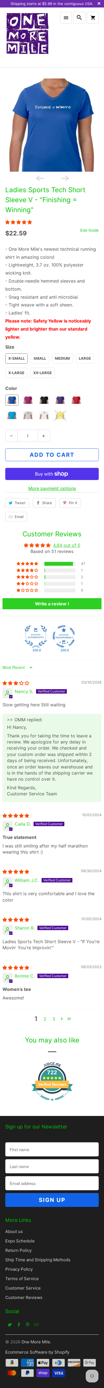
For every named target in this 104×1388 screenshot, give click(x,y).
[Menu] (66, 18)
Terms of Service (22, 1278)
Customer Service (23, 1288)
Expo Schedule (20, 1241)
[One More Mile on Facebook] (18, 1324)
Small (40, 358)
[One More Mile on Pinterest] (27, 1324)
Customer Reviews (23, 1297)
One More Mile (35, 1341)
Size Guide (89, 230)
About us (14, 1231)
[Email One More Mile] (36, 1324)
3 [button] (53, 1019)
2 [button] (45, 1019)
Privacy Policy (19, 1269)
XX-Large (42, 373)
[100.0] (36, 636)
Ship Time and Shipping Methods (37, 1259)
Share (47, 503)
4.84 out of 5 (66, 545)
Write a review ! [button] (52, 604)
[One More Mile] (27, 37)
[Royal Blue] (51, 125)
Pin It (73, 503)
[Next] (65, 178)
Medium (62, 358)
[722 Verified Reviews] (52, 1103)
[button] (18, 222)
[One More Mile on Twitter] (9, 1324)
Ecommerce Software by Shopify (37, 1352)
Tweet (20, 503)
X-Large (16, 373)
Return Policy (18, 1250)
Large (85, 358)
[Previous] (39, 178)
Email (19, 516)
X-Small (16, 358)
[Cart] (92, 18)
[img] (15, 683)
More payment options (52, 488)
